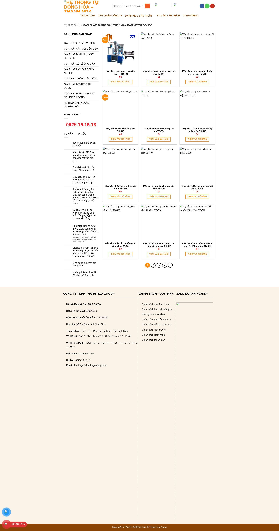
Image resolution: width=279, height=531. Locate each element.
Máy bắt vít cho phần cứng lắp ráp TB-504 (159, 129)
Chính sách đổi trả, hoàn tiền (156, 324)
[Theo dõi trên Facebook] (202, 6)
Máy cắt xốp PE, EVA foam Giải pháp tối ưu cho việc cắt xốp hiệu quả (84, 156)
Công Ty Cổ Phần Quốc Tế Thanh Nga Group (146, 527)
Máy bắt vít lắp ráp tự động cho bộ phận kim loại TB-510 (159, 244)
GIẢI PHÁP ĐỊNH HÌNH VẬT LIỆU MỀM (79, 56)
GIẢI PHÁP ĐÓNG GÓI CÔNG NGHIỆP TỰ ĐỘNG (79, 95)
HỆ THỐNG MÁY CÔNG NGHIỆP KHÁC (77, 105)
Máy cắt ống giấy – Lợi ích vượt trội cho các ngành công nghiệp (84, 180)
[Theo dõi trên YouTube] (212, 6)
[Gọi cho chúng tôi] (207, 6)
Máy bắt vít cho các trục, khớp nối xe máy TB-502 (197, 72)
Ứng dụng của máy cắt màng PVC (84, 264)
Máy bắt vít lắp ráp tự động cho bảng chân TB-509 (120, 244)
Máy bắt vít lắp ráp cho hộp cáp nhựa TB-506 (120, 187)
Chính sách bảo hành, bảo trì (156, 319)
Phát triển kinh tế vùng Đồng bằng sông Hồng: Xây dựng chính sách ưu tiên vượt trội (85, 230)
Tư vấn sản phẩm (168, 15)
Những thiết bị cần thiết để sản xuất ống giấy (85, 273)
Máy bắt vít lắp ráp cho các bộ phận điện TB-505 (197, 129)
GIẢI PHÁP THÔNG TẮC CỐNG (81, 78)
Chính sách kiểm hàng (153, 335)
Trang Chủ (88, 15)
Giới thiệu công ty (110, 15)
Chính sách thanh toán (153, 340)
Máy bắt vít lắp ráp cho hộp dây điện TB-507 (159, 187)
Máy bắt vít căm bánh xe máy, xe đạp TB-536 (159, 72)
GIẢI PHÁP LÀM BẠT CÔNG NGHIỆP (79, 71)
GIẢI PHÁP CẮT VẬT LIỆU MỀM (81, 49)
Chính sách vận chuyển (154, 330)
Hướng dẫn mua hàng (153, 314)
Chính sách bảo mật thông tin (157, 309)
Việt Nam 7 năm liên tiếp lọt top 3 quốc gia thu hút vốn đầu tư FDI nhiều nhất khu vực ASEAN (85, 252)
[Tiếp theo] (170, 265)
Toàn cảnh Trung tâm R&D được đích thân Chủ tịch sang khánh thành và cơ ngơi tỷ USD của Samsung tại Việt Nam (85, 196)
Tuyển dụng (190, 15)
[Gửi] (147, 6)
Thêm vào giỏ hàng (120, 82)
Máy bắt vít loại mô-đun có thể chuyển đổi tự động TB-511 (197, 244)
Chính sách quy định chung (156, 304)
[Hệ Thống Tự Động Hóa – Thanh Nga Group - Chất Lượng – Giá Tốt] (86, 6)
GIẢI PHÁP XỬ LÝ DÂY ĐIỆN (79, 43)
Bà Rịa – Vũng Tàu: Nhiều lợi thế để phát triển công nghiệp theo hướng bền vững (84, 214)
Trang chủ (71, 25)
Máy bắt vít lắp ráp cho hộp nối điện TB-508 (197, 187)
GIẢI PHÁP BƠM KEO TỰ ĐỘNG (77, 86)
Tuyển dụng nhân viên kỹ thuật (84, 144)
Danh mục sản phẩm (138, 16)
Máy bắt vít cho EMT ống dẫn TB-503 (120, 129)
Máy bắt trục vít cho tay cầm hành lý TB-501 (121, 72)
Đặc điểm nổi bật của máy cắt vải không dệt (84, 168)
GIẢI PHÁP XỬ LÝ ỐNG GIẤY (79, 64)
